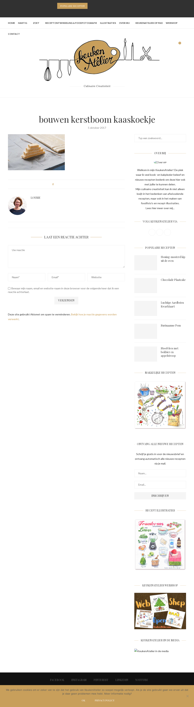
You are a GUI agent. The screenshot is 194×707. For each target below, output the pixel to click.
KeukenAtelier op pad (149, 23)
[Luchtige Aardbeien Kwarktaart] (145, 308)
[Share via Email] (78, 184)
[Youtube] (107, 12)
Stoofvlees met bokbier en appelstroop (169, 352)
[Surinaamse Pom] (145, 331)
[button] (91, 6)
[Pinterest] (97, 12)
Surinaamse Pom (171, 325)
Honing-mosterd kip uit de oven (173, 259)
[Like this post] (56, 184)
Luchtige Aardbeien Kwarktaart (172, 304)
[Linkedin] (102, 12)
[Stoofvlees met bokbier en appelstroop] (145, 354)
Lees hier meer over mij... (160, 208)
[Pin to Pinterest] (67, 184)
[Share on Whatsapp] (74, 184)
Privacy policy (104, 700)
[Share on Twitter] (64, 184)
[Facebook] (87, 12)
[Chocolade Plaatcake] (145, 285)
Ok (83, 700)
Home (11, 23)
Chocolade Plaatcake (173, 280)
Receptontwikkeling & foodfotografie (71, 23)
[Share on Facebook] (60, 184)
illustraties (108, 23)
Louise (36, 197)
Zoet (36, 23)
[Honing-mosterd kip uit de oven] (145, 262)
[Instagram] (92, 12)
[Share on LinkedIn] (71, 184)
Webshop (172, 23)
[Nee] (187, 696)
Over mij (124, 23)
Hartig (22, 23)
